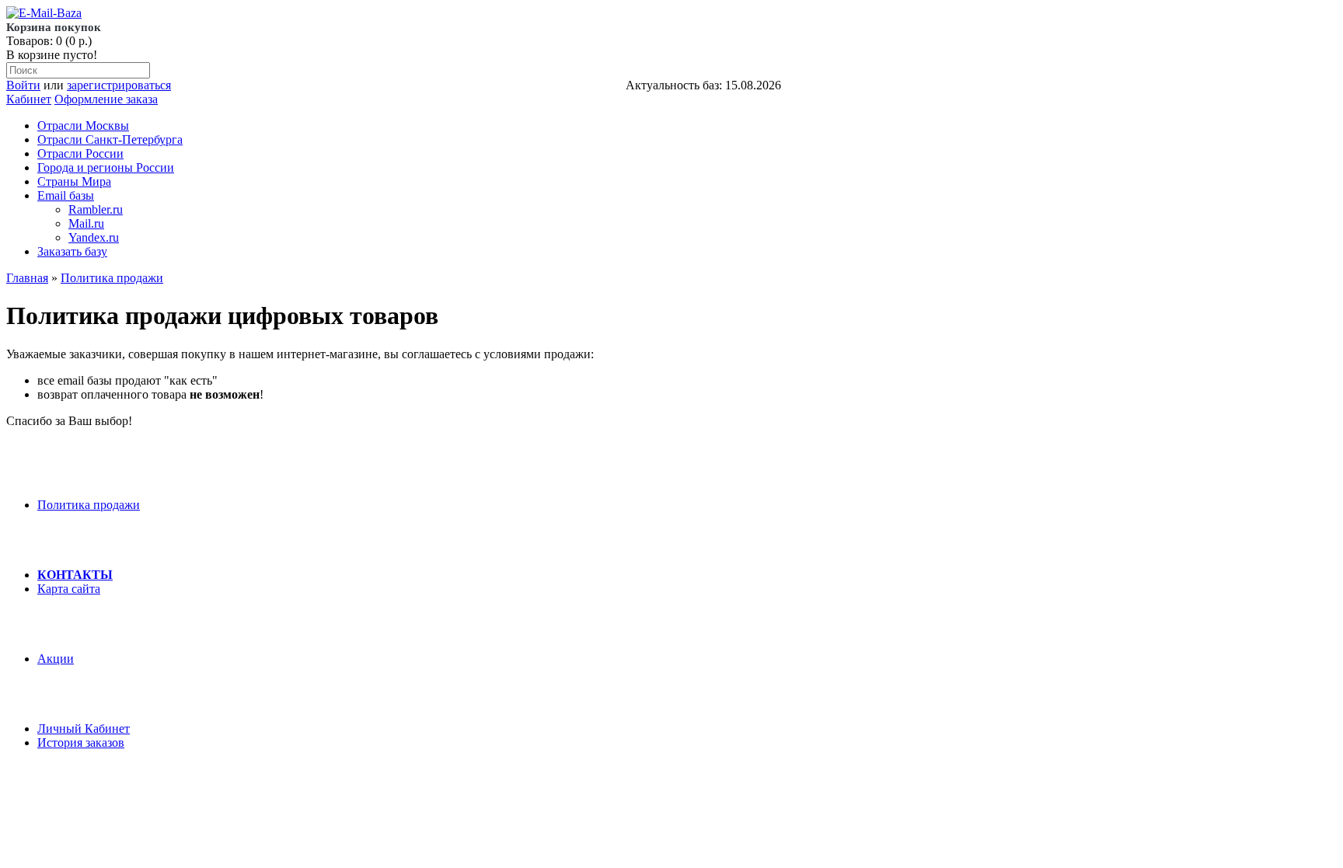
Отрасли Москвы (83, 125)
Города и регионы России (105, 167)
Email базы (65, 195)
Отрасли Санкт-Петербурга (110, 139)
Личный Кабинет (83, 728)
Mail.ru (86, 223)
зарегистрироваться (119, 85)
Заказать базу (72, 251)
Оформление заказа (106, 99)
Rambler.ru (95, 209)
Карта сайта (68, 588)
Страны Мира (74, 181)
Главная (27, 277)
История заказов (80, 742)
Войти (23, 85)
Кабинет (28, 99)
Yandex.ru (93, 237)
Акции (55, 658)
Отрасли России (80, 153)
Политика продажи (112, 277)
